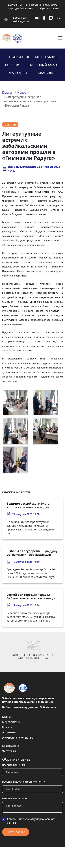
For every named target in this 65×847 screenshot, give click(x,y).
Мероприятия (46, 57)
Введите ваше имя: (14, 765)
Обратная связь (49, 8)
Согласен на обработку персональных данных (31, 820)
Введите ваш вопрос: (15, 798)
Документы (15, 4)
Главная (7, 93)
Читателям (45, 73)
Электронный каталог (42, 65)
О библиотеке (19, 57)
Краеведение (18, 73)
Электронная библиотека (41, 4)
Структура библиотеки (20, 8)
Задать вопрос (16, 832)
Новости (12, 65)
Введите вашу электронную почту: (24, 781)
